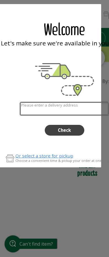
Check (64, 130)
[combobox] (64, 109)
